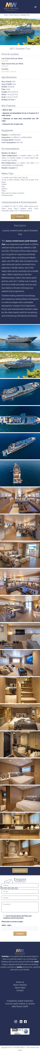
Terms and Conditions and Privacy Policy (17, 917)
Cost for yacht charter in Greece (20, 1003)
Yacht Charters (14, 15)
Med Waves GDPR (20, 1006)
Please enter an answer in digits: (12, 922)
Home (6, 15)
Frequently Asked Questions (20, 1000)
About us (20, 982)
